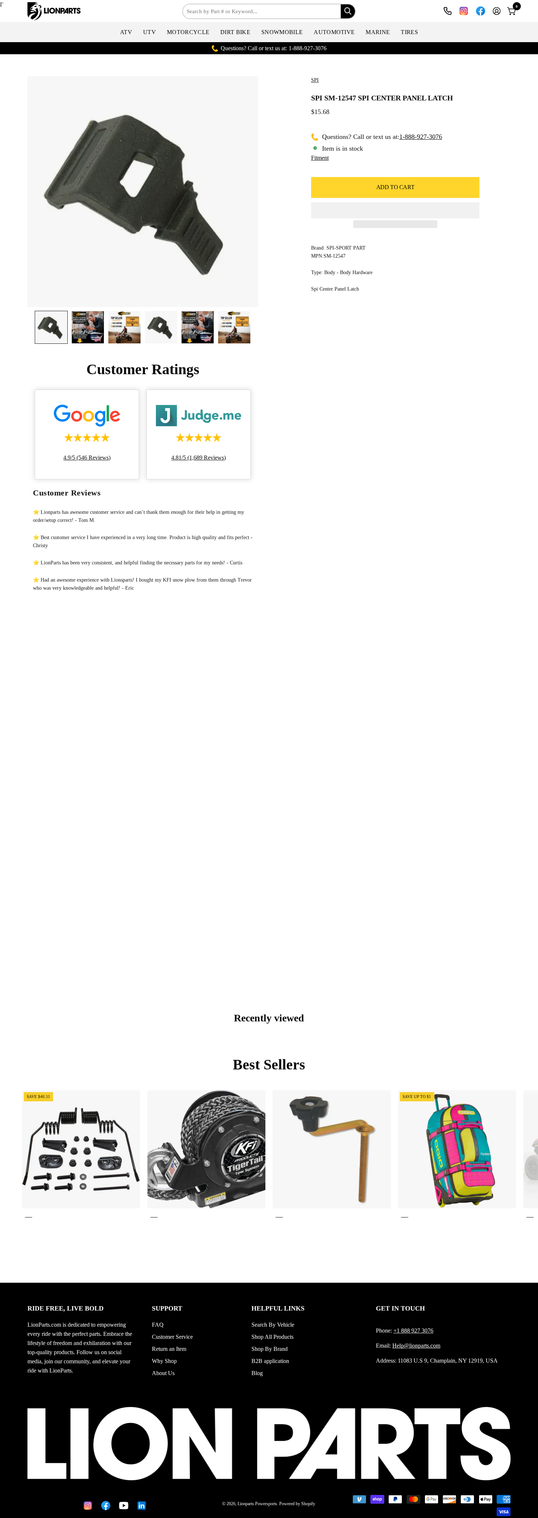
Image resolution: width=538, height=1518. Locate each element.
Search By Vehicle (272, 1325)
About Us (163, 1373)
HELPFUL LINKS (278, 1308)
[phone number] (447, 11)
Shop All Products (272, 1337)
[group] (269, 1155)
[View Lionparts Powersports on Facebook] (480, 11)
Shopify (308, 1503)
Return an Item (169, 1349)
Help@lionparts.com (416, 1345)
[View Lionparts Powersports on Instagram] (463, 11)
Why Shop (164, 1361)
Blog (257, 1373)
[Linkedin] (140, 1505)
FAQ (158, 1325)
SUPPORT (167, 1308)
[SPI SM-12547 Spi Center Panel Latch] (51, 327)
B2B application (270, 1361)
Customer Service (172, 1337)
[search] (348, 11)
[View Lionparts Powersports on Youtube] (122, 1505)
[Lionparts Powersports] (54, 11)
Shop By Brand (269, 1349)
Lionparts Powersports (257, 1503)
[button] (126, 32)
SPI (315, 80)
